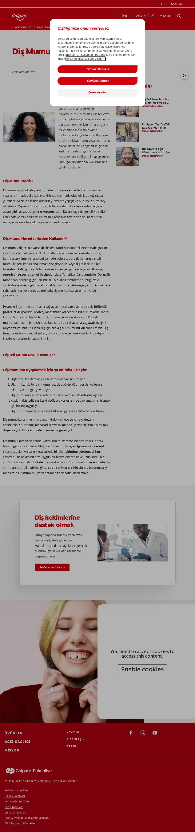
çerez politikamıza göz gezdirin (85, 58)
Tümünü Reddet (97, 81)
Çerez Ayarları (97, 92)
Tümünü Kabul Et (97, 69)
